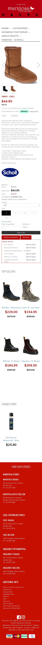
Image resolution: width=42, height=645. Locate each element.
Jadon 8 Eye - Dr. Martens (30, 361)
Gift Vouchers (8, 603)
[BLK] (5, 88)
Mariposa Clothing (24, 623)
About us (6, 601)
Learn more (33, 111)
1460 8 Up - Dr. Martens (11, 361)
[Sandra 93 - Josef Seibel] (30, 291)
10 (6, 218)
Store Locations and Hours (13, 587)
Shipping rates (8, 594)
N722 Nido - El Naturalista (11, 308)
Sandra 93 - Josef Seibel (30, 308)
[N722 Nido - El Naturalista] (11, 291)
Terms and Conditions (11, 606)
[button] (3, 15)
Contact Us (7, 589)
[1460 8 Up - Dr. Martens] (11, 345)
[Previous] (3, 65)
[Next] (38, 65)
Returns (6, 596)
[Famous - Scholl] (21, 65)
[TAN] (13, 88)
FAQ (4, 599)
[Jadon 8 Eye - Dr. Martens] (30, 345)
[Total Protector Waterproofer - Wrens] (11, 421)
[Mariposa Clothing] (21, 8)
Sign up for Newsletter (11, 608)
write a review (28, 108)
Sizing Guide (6, 221)
